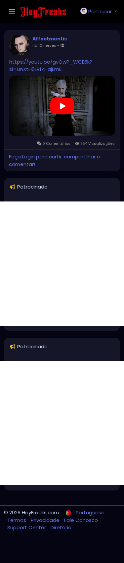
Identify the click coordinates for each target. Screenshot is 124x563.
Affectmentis (49, 38)
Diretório (61, 527)
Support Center (27, 527)
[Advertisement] (62, 263)
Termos (17, 520)
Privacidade (46, 520)
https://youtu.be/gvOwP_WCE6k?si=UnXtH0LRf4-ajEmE (50, 65)
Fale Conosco (81, 520)
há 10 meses (44, 45)
